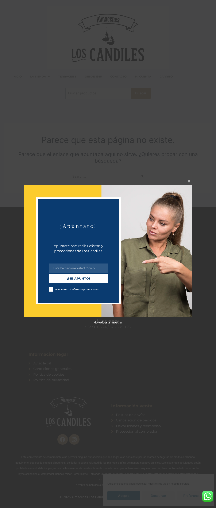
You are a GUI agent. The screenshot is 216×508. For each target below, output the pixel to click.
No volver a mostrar (108, 322)
